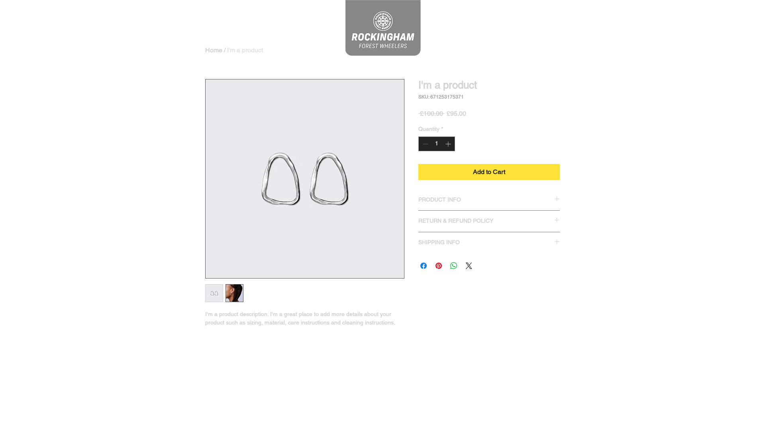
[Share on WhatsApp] (454, 266)
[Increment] (449, 144)
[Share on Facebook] (423, 266)
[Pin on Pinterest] (438, 266)
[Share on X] (469, 266)
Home (213, 50)
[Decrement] (425, 144)
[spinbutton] (437, 144)
